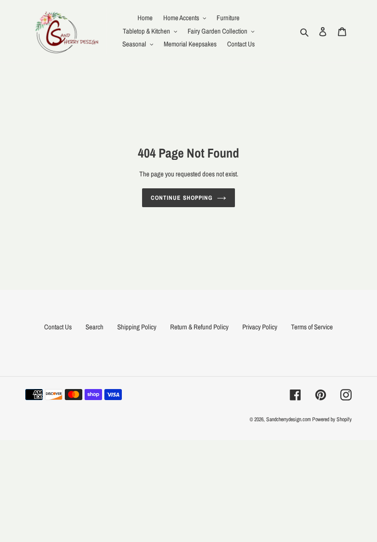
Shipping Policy (136, 327)
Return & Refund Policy (199, 327)
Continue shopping (181, 198)
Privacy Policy (259, 327)
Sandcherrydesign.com (288, 419)
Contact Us (58, 327)
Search (94, 327)
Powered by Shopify (332, 419)
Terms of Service (312, 327)
